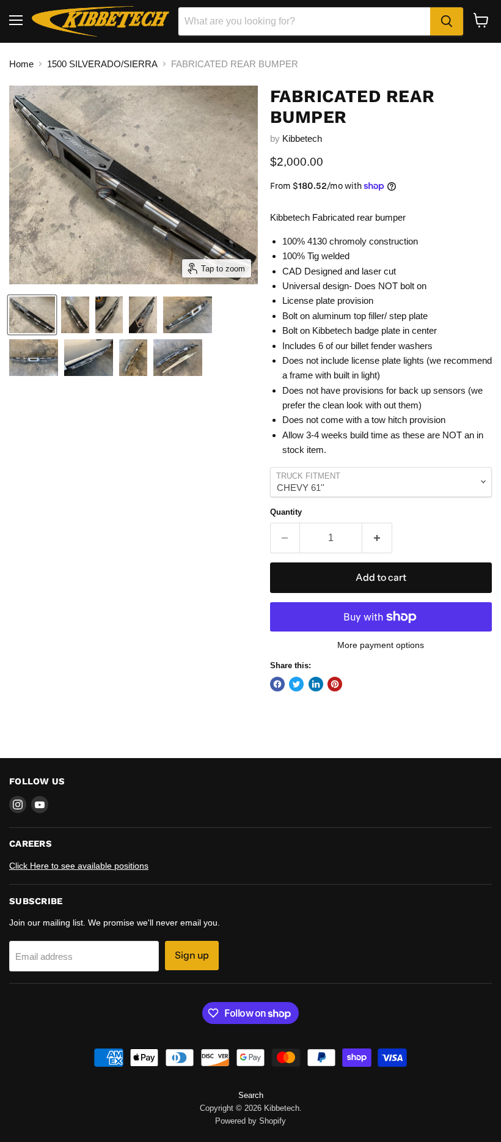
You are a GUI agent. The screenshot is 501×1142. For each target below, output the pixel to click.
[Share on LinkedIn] (316, 684)
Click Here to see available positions (78, 866)
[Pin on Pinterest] (334, 684)
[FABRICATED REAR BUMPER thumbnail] (32, 314)
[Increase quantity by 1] (377, 538)
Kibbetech (302, 138)
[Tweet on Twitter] (296, 684)
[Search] (446, 21)
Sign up (192, 955)
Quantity (286, 512)
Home (21, 64)
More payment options (380, 645)
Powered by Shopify (250, 1120)
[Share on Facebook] (277, 684)
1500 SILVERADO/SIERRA (102, 64)
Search (250, 1095)
